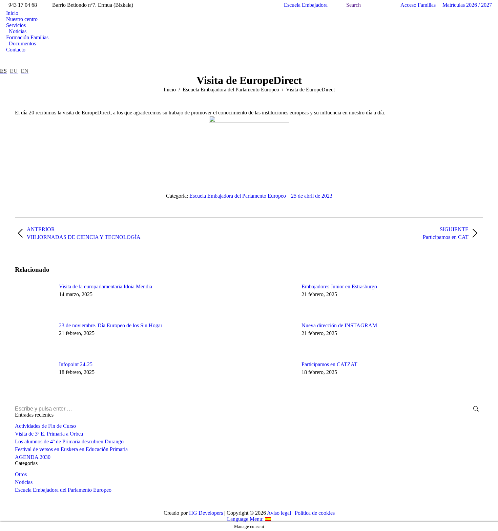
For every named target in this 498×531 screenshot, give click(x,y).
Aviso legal (279, 513)
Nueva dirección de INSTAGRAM (339, 325)
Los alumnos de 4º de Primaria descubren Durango (69, 441)
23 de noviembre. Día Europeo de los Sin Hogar (110, 325)
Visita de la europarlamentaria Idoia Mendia (105, 286)
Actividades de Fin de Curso (45, 426)
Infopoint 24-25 (75, 364)
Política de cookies (315, 513)
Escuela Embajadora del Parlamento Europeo (237, 196)
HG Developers (206, 513)
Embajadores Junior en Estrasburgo (339, 286)
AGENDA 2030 (32, 457)
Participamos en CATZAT (329, 364)
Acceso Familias (418, 5)
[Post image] (33, 298)
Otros (21, 474)
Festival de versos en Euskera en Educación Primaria (71, 449)
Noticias (24, 482)
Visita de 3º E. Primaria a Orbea (49, 434)
